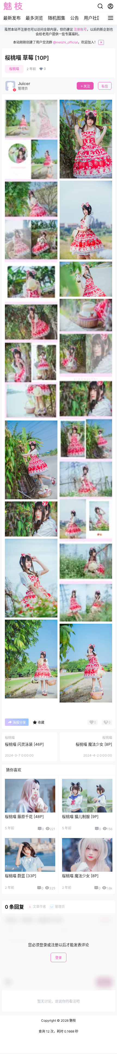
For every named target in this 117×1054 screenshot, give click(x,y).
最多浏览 (34, 18)
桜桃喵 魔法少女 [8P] (94, 744)
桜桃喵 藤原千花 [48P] (24, 816)
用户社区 (92, 18)
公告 (74, 18)
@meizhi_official (65, 42)
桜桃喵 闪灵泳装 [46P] (24, 744)
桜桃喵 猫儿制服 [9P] (80, 816)
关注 (87, 86)
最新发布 (12, 18)
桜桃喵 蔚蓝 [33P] (20, 875)
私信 (104, 86)
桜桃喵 (14, 69)
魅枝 (72, 1020)
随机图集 (56, 18)
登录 (58, 958)
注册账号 (80, 29)
